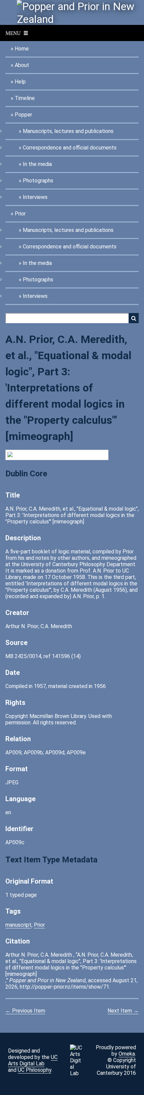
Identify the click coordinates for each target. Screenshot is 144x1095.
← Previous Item (25, 1010)
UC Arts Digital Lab (33, 1060)
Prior (20, 213)
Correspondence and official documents (70, 147)
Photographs (38, 180)
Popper (23, 114)
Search (134, 318)
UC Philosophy (34, 1070)
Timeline (25, 98)
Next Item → (123, 1010)
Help (20, 81)
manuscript (18, 925)
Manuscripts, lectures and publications (68, 131)
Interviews (35, 197)
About (22, 65)
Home (22, 48)
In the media (37, 164)
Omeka (127, 1054)
